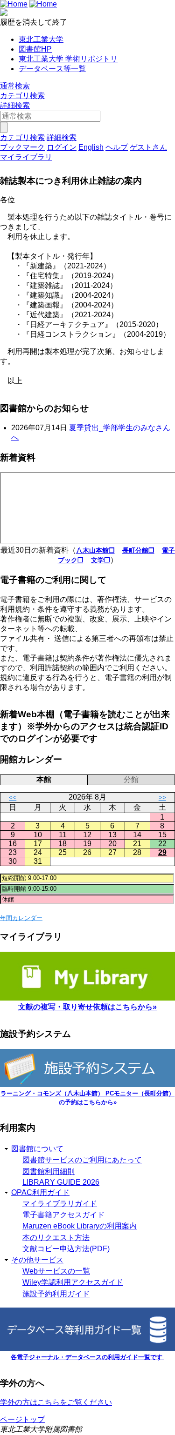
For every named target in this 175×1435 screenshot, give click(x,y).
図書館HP (35, 49)
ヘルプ (116, 147)
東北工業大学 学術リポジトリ (68, 59)
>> (162, 797)
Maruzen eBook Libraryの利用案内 (79, 1226)
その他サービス (37, 1260)
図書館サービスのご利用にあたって (82, 1160)
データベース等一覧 (52, 69)
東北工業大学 (41, 39)
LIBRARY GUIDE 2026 (60, 1182)
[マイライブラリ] (87, 998)
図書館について (37, 1149)
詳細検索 (15, 105)
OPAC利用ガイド (40, 1192)
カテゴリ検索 (22, 96)
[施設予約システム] (87, 1084)
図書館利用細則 (48, 1171)
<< (12, 797)
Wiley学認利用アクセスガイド (72, 1282)
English (91, 147)
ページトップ (22, 1419)
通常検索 (15, 86)
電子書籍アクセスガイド (63, 1215)
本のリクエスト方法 (56, 1237)
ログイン (62, 147)
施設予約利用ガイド (56, 1294)
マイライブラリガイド (59, 1204)
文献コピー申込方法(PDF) (66, 1249)
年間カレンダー (21, 917)
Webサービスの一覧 (56, 1271)
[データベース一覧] (87, 1348)
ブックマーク (22, 147)
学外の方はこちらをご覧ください (56, 1402)
